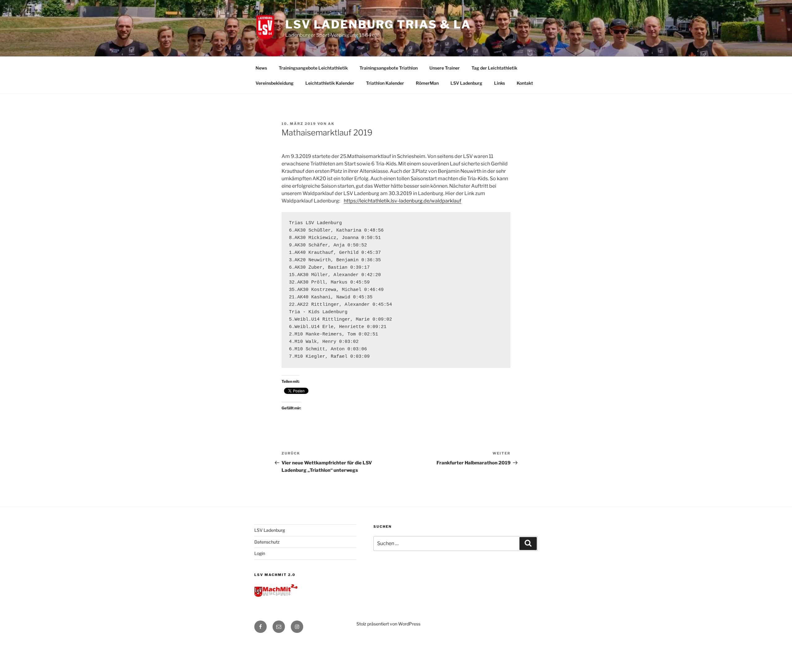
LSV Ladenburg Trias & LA (378, 24)
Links (499, 83)
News (261, 67)
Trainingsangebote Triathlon (388, 67)
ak (331, 124)
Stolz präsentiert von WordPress (388, 623)
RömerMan (427, 83)
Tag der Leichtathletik (494, 67)
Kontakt (525, 83)
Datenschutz (267, 541)
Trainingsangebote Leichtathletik (313, 67)
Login (259, 553)
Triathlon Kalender (385, 83)
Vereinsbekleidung (275, 83)
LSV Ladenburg (466, 83)
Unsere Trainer (444, 67)
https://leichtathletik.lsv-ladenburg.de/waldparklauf (402, 201)
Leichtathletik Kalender (329, 83)
